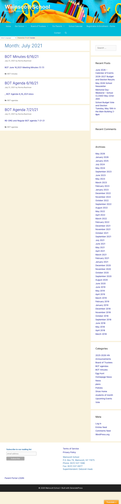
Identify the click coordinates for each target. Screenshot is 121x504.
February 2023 (102, 186)
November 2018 (103, 312)
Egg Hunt (99, 373)
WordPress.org (102, 434)
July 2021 (99, 240)
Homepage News (103, 377)
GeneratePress (76, 488)
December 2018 (102, 309)
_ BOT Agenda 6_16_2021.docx (19, 94)
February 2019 (102, 301)
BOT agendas (12, 100)
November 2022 (103, 197)
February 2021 (102, 258)
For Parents (57, 26)
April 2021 (100, 251)
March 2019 (101, 298)
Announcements (103, 359)
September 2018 (103, 319)
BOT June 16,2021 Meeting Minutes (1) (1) (24, 67)
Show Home (101, 391)
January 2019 (101, 305)
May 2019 (100, 291)
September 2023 (103, 171)
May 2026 (100, 153)
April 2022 (100, 215)
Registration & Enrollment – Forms (101, 26)
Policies (99, 388)
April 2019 (100, 294)
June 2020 (100, 283)
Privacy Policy (69, 452)
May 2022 (100, 211)
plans (98, 384)
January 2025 (101, 161)
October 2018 (101, 316)
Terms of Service (71, 448)
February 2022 (102, 222)
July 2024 (100, 164)
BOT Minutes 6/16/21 (22, 56)
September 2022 (103, 204)
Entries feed (101, 427)
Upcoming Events (103, 398)
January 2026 (102, 157)
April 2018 (100, 330)
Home (8, 26)
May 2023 (100, 179)
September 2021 (103, 236)
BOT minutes (12, 74)
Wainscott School (27, 6)
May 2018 (100, 327)
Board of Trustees (38, 26)
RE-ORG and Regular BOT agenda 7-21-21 (25, 120)
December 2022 (103, 193)
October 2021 (101, 233)
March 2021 (101, 254)
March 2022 (101, 218)
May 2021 (100, 247)
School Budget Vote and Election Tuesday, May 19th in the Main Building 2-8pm (105, 108)
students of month (104, 395)
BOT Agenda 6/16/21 (21, 83)
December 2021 (102, 226)
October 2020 (102, 272)
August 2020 (101, 280)
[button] (26, 26)
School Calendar (76, 26)
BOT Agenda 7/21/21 (21, 110)
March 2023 (101, 182)
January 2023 (102, 190)
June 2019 (100, 287)
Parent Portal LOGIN (14, 478)
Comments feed (103, 431)
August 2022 (101, 208)
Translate (32, 38)
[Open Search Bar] (66, 33)
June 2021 (100, 244)
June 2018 (100, 323)
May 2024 (100, 168)
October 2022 (102, 200)
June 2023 (100, 175)
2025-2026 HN (102, 355)
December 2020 (103, 265)
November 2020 (103, 269)
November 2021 (103, 229)
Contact (57, 33)
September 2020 (103, 276)
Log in (98, 423)
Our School (19, 26)
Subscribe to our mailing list (18, 449)
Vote (97, 402)
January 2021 (101, 262)
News (98, 380)
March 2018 (101, 334)
